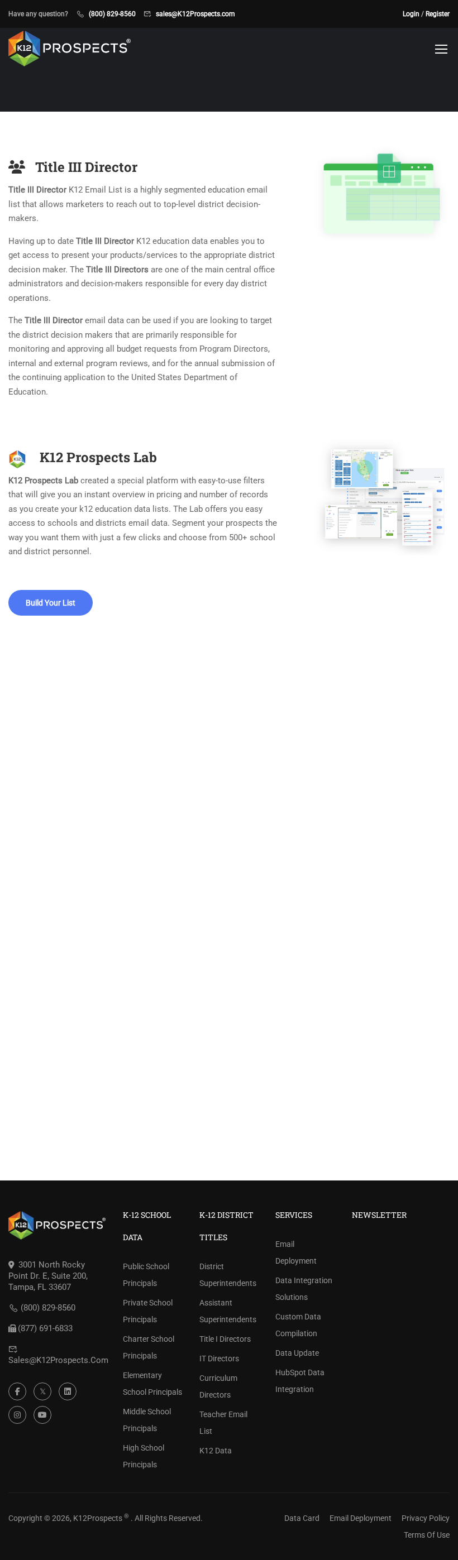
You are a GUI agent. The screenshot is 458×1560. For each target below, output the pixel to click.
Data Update (297, 1352)
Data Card (301, 1518)
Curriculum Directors (218, 1386)
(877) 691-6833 (45, 1328)
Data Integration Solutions (303, 1289)
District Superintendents (227, 1275)
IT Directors (219, 1358)
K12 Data (215, 1450)
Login (411, 14)
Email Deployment (296, 1252)
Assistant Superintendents (227, 1311)
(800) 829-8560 (112, 14)
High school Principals (143, 1456)
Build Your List (50, 602)
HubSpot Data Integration (300, 1381)
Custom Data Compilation (298, 1325)
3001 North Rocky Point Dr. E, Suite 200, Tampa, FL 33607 (48, 1276)
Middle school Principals (147, 1420)
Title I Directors (225, 1339)
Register (438, 14)
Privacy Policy (426, 1518)
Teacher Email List (223, 1423)
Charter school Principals (148, 1347)
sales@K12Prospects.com (195, 14)
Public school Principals (146, 1275)
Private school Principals (148, 1311)
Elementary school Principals (152, 1383)
